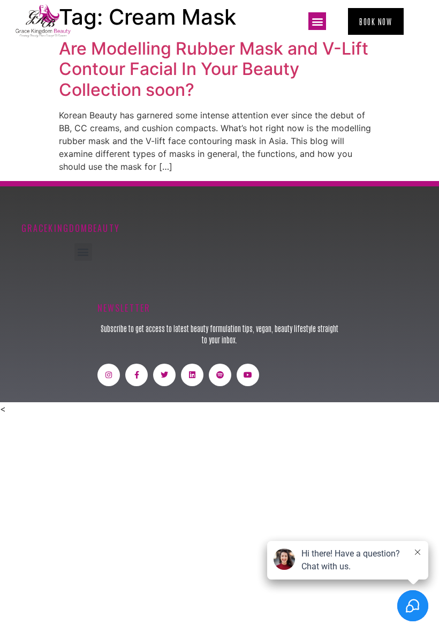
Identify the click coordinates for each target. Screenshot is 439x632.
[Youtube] (248, 375)
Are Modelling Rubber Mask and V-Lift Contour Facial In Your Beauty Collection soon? (213, 69)
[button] (317, 21)
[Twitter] (164, 375)
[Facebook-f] (136, 375)
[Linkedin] (192, 375)
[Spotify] (220, 375)
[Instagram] (108, 375)
